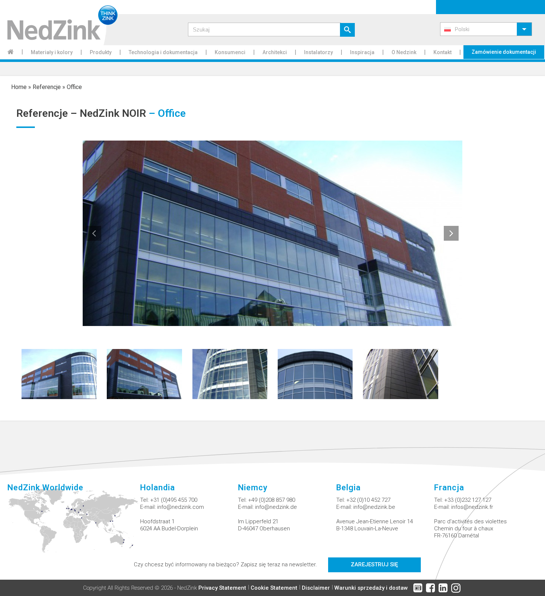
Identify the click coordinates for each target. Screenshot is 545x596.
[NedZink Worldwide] (73, 524)
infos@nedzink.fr (472, 507)
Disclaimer (316, 588)
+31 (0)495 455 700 (173, 500)
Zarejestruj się (374, 564)
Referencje (47, 86)
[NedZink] (59, 22)
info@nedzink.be (374, 507)
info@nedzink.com (180, 507)
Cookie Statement (274, 588)
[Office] (59, 373)
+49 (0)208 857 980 (271, 500)
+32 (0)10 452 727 (368, 500)
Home (19, 86)
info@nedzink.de (276, 507)
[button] (486, 29)
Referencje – (48, 113)
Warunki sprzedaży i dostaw (371, 588)
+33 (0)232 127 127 (467, 500)
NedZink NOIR (113, 113)
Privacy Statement (222, 588)
